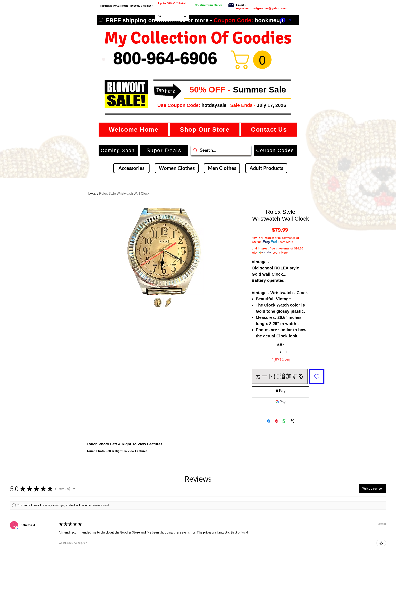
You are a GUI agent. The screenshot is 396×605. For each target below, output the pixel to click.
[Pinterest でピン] (276, 421)
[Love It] (103, 59)
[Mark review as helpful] (381, 543)
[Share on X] (292, 421)
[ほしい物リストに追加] (316, 376)
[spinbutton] (281, 351)
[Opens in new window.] (16, 528)
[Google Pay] (280, 402)
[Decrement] (274, 351)
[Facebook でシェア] (268, 421)
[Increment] (287, 351)
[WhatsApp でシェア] (284, 421)
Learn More (285, 241)
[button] (186, 90)
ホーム (92, 193)
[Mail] (231, 5)
